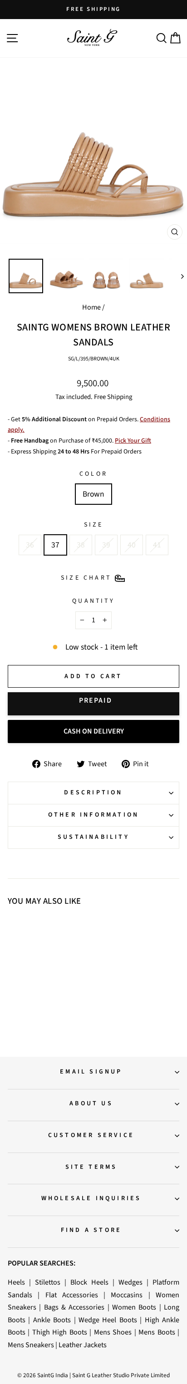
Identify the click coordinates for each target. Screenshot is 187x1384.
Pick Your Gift (133, 440)
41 (157, 545)
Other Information (93, 814)
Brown (93, 494)
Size (93, 524)
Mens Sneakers (31, 1345)
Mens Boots (156, 1332)
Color (93, 473)
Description (93, 792)
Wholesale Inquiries (91, 1198)
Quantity (93, 601)
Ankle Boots (52, 1320)
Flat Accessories (71, 1295)
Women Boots (134, 1307)
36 (30, 545)
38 (81, 545)
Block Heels (89, 1282)
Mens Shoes (113, 1332)
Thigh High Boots (59, 1332)
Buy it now (93, 703)
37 (55, 545)
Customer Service (91, 1135)
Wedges (130, 1282)
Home (91, 307)
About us (91, 1103)
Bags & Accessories (74, 1307)
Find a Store (91, 1230)
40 (132, 545)
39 (106, 545)
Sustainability (93, 837)
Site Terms (91, 1167)
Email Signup (91, 1071)
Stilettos (47, 1282)
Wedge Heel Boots (108, 1320)
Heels (16, 1282)
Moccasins (127, 1295)
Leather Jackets (83, 1345)
